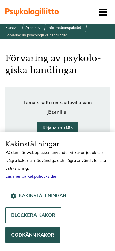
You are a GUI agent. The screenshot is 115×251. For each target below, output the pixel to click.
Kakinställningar (42, 195)
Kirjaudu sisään (58, 128)
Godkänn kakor (32, 235)
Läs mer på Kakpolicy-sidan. (32, 176)
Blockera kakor (33, 215)
